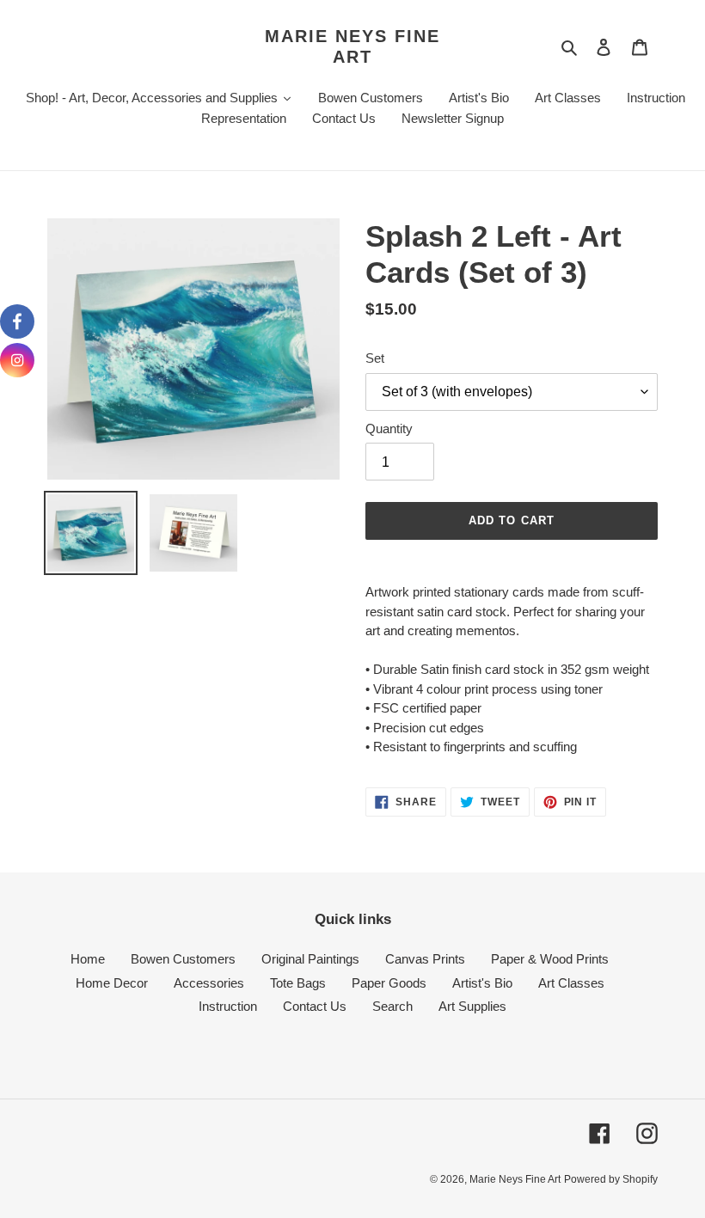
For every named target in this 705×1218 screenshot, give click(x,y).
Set (374, 358)
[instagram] (17, 360)
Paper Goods (389, 983)
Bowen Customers (183, 959)
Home (87, 959)
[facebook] (17, 321)
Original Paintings (310, 959)
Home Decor (112, 983)
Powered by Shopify (611, 1179)
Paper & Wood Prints (550, 959)
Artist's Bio (482, 983)
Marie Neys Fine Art (352, 46)
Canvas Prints (425, 959)
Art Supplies (472, 1006)
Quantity (389, 428)
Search (392, 1006)
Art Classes (571, 983)
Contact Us (314, 1006)
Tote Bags (298, 983)
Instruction (228, 1006)
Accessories (209, 983)
